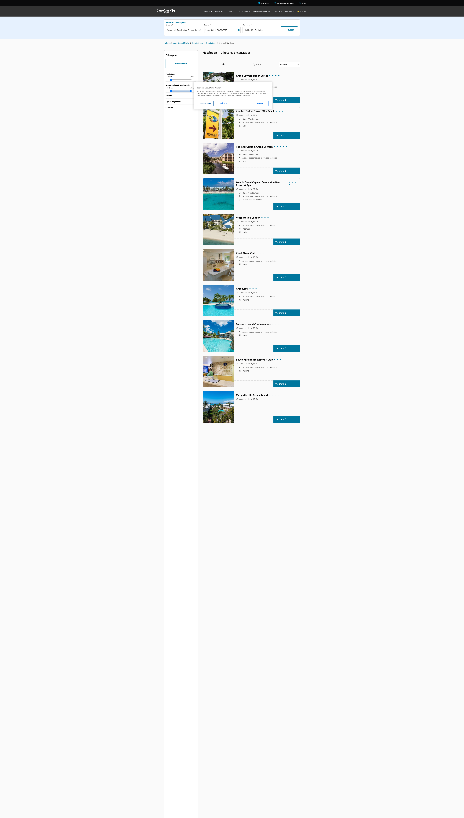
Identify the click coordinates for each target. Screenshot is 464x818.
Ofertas (303, 11)
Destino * (169, 25)
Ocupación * (247, 25)
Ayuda (304, 3)
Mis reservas (265, 3)
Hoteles (167, 43)
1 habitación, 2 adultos (253, 30)
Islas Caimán (197, 43)
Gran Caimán (211, 43)
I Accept (260, 103)
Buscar (291, 30)
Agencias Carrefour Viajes (285, 3)
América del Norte (181, 43)
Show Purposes (205, 103)
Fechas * (207, 25)
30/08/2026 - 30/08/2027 (216, 30)
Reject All (224, 103)
